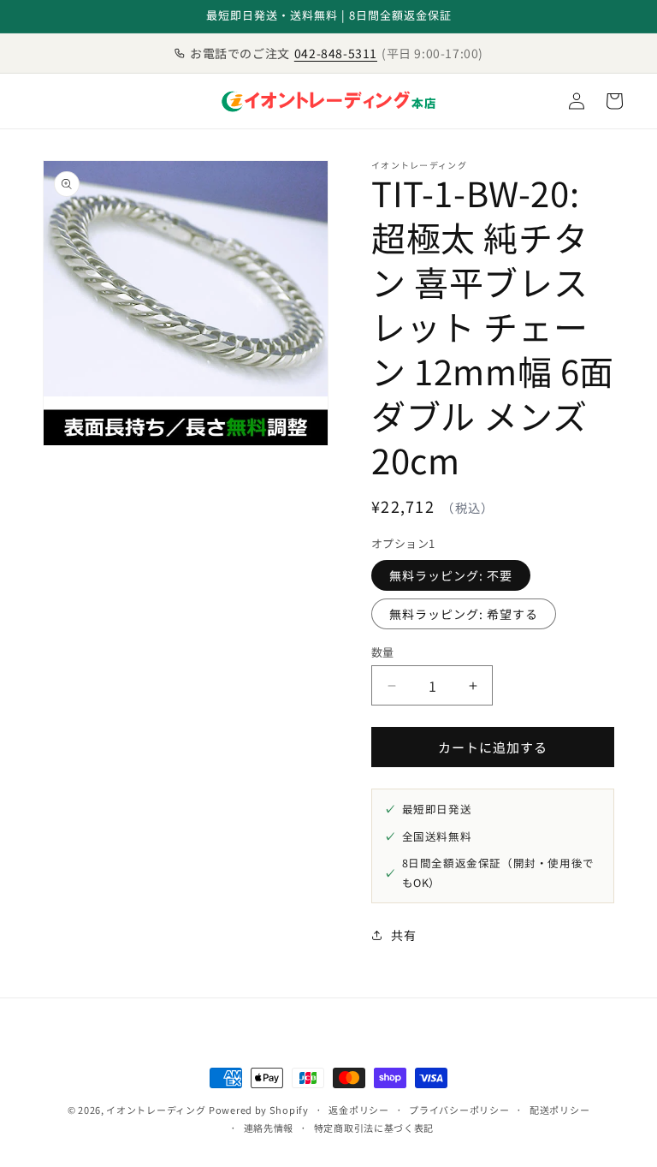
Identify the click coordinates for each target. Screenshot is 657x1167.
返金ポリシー (358, 1109)
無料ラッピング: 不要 (450, 575)
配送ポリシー (559, 1109)
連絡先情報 (269, 1127)
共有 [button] (403, 935)
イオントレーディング (155, 1109)
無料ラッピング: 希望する (463, 613)
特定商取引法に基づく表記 (374, 1127)
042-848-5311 (335, 53)
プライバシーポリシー (459, 1109)
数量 (382, 652)
